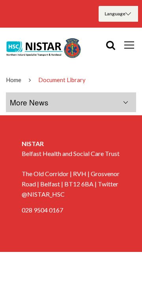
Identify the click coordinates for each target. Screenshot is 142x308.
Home (13, 79)
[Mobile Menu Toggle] (129, 45)
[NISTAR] (43, 48)
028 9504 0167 (42, 210)
